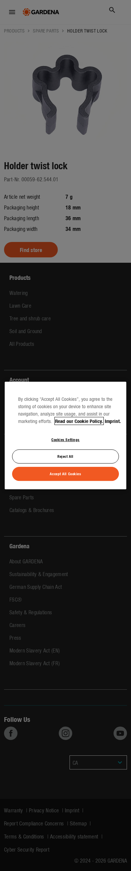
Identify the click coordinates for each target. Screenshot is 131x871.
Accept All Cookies (65, 473)
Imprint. (113, 421)
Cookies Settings (65, 439)
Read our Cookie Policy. (79, 421)
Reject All (65, 456)
